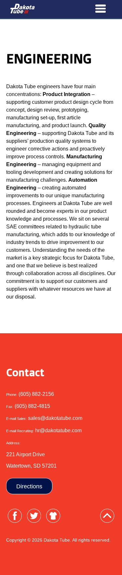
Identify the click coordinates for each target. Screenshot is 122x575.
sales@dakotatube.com (55, 418)
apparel (53, 515)
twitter (34, 515)
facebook (14, 515)
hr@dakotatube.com (58, 430)
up (107, 515)
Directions (29, 486)
